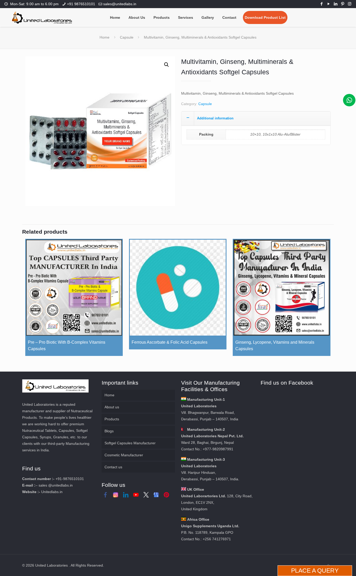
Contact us (113, 467)
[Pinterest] (342, 4)
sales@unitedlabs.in (119, 4)
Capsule (126, 37)
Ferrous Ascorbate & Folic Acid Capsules (169, 342)
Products (112, 419)
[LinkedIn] (335, 4)
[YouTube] (328, 4)
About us (112, 407)
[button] (166, 64)
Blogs (109, 431)
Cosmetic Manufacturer (124, 455)
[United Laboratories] (42, 17)
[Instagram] (349, 4)
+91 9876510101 (81, 4)
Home (104, 37)
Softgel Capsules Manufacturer (130, 443)
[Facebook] (321, 4)
